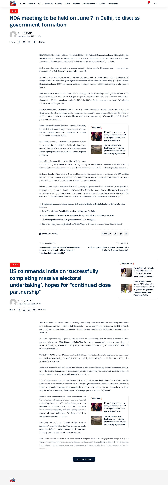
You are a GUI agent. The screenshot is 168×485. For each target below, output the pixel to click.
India (14, 11)
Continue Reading (84, 459)
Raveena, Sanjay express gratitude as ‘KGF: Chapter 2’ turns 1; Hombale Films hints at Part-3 (82, 224)
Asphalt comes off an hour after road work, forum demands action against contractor (78, 215)
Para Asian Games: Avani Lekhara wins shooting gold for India (68, 211)
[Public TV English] (13, 3)
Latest (15, 265)
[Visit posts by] (13, 34)
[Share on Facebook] (19, 42)
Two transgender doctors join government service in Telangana (69, 220)
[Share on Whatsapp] (29, 42)
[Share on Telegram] (34, 42)
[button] (151, 3)
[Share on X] (24, 42)
